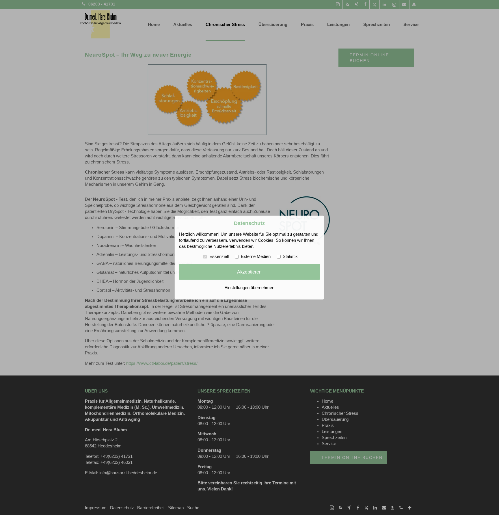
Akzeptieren (249, 271)
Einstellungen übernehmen (249, 287)
